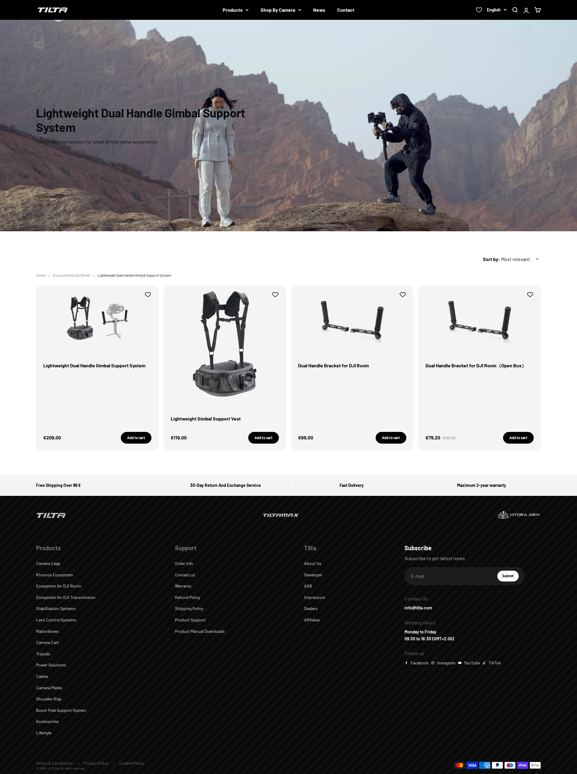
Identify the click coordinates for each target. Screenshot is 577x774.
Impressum (314, 597)
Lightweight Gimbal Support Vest (206, 418)
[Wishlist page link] (479, 10)
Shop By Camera (278, 10)
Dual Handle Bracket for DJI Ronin (333, 365)
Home (40, 275)
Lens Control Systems (56, 619)
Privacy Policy (96, 763)
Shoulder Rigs (49, 698)
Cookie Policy (131, 763)
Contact (345, 10)
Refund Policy (187, 597)
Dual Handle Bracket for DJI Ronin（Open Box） (476, 365)
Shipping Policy (189, 608)
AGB (308, 585)
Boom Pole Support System (61, 710)
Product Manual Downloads (200, 631)
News (319, 10)
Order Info (184, 563)
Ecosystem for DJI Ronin (71, 275)
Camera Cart (47, 642)
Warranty (183, 585)
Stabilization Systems (56, 608)
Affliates (312, 619)
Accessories (47, 721)
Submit (510, 577)
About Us (312, 563)
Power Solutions (51, 664)
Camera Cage (48, 563)
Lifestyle (43, 732)
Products (233, 10)
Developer (313, 574)
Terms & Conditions (54, 763)
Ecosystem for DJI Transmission (66, 597)
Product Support (190, 619)
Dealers (311, 608)
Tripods (43, 653)
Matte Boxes (47, 631)
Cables (42, 676)
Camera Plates (49, 687)
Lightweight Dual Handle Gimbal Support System (94, 365)
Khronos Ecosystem (54, 574)
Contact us (185, 574)
